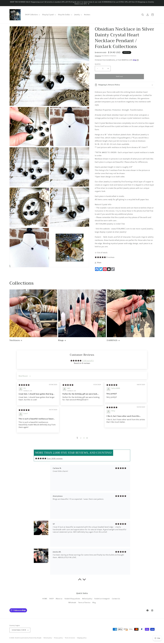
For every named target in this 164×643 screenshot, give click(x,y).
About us (59, 599)
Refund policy (87, 599)
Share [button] (99, 263)
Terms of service (70, 638)
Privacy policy (58, 638)
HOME (44, 599)
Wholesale (72, 603)
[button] (32, 14)
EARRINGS (112, 340)
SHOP (51, 599)
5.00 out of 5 (87, 361)
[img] (24, 385)
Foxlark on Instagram (102, 599)
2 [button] (80, 438)
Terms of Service (84, 603)
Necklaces (14, 340)
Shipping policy (81, 638)
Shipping (98, 56)
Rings (61, 340)
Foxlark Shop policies (72, 599)
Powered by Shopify (35, 638)
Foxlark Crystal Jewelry (22, 638)
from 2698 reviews (55, 459)
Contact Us (116, 599)
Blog (94, 603)
